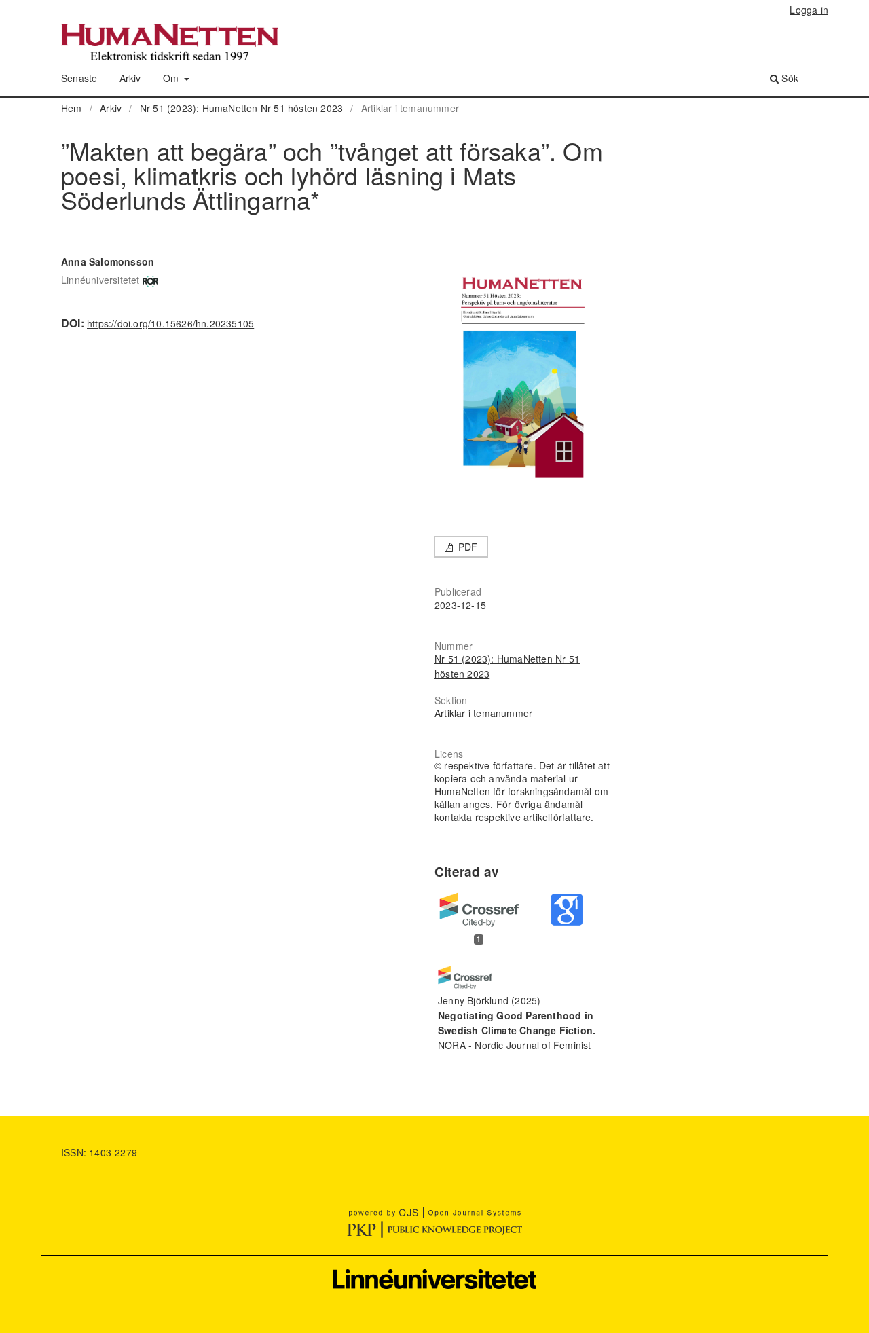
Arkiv (130, 78)
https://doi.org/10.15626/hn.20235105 (170, 323)
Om (172, 78)
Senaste (79, 78)
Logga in (809, 9)
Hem (71, 108)
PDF (467, 546)
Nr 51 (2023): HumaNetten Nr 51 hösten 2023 (241, 108)
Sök (788, 78)
